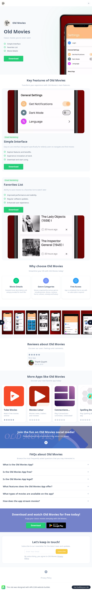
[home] (3, 3)
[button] (89, 3)
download (13, 58)
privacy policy (46, 578)
